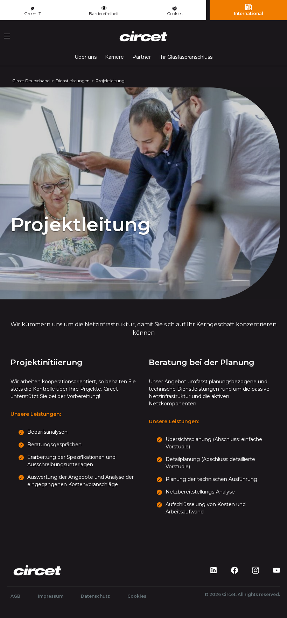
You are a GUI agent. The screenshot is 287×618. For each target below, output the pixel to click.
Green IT (32, 13)
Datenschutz (95, 596)
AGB (15, 596)
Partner (141, 57)
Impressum (50, 596)
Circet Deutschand (31, 80)
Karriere (114, 57)
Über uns (86, 57)
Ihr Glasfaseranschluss (185, 57)
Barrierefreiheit (104, 13)
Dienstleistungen (73, 80)
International (248, 13)
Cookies (174, 13)
